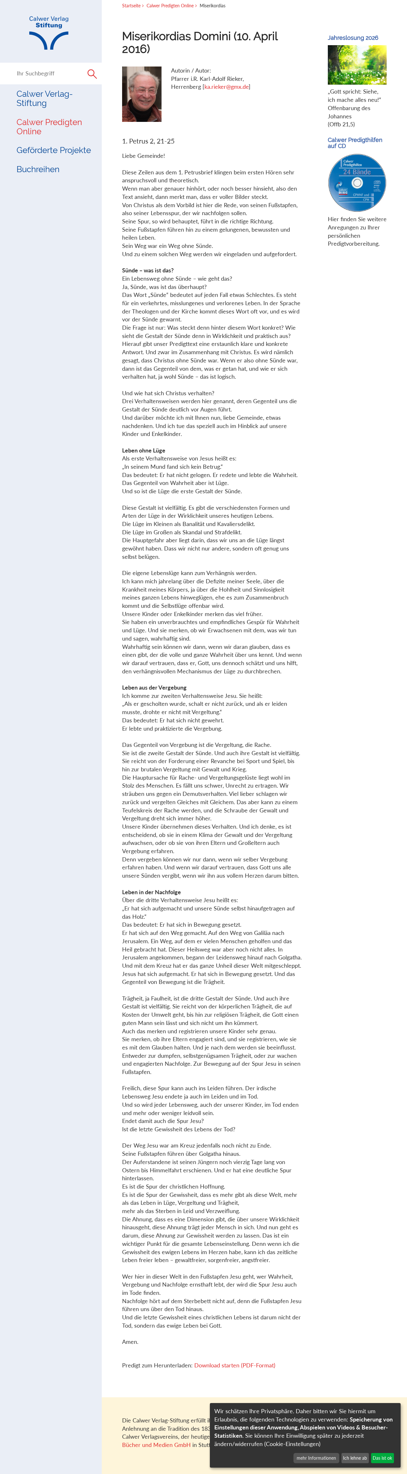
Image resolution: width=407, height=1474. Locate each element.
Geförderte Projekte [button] (54, 150)
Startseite (131, 5)
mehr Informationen (316, 1458)
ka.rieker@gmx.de (226, 86)
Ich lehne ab (355, 1458)
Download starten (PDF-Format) (234, 1365)
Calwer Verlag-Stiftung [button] (45, 98)
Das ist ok (382, 1458)
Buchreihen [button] (38, 169)
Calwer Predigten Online (49, 126)
